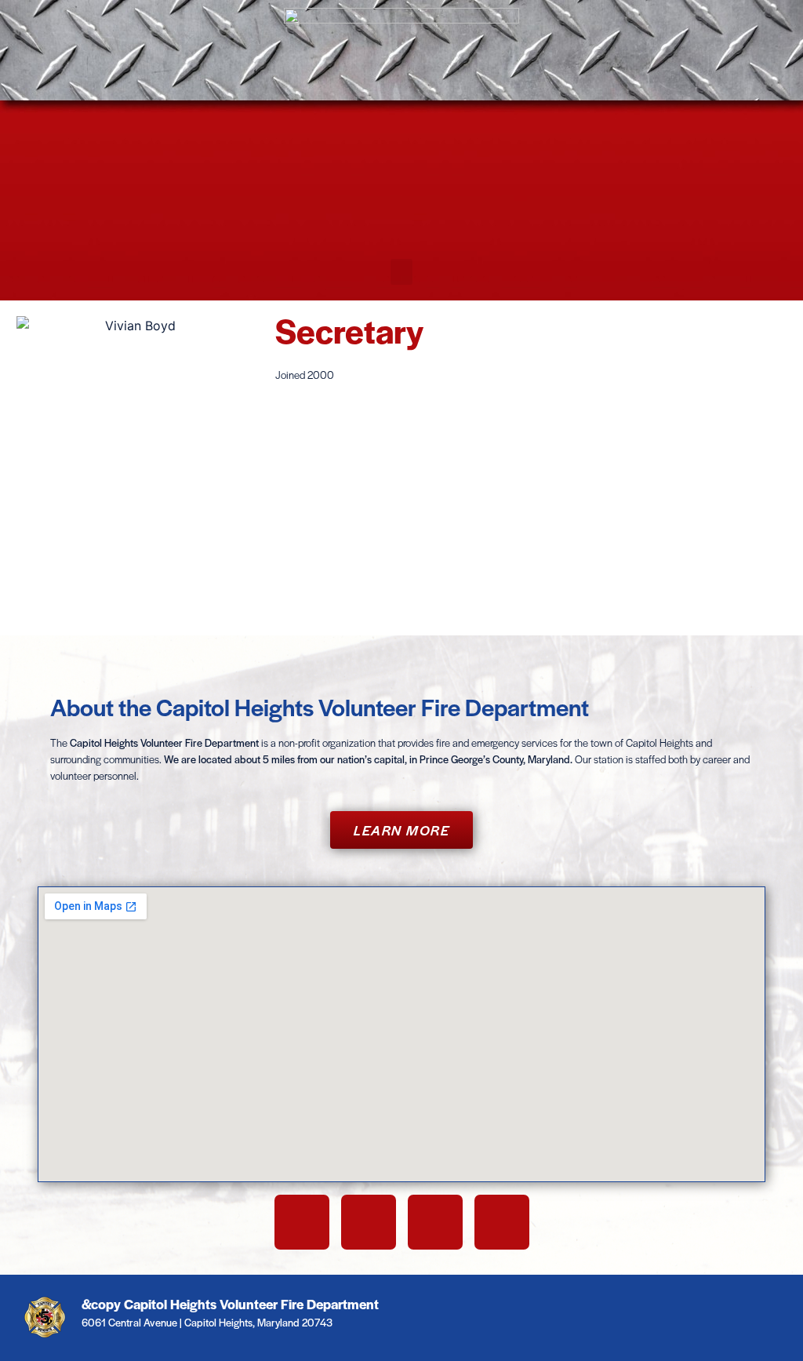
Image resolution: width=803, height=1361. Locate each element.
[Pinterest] (435, 1222)
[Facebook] (301, 1222)
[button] (401, 272)
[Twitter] (368, 1222)
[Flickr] (501, 1222)
